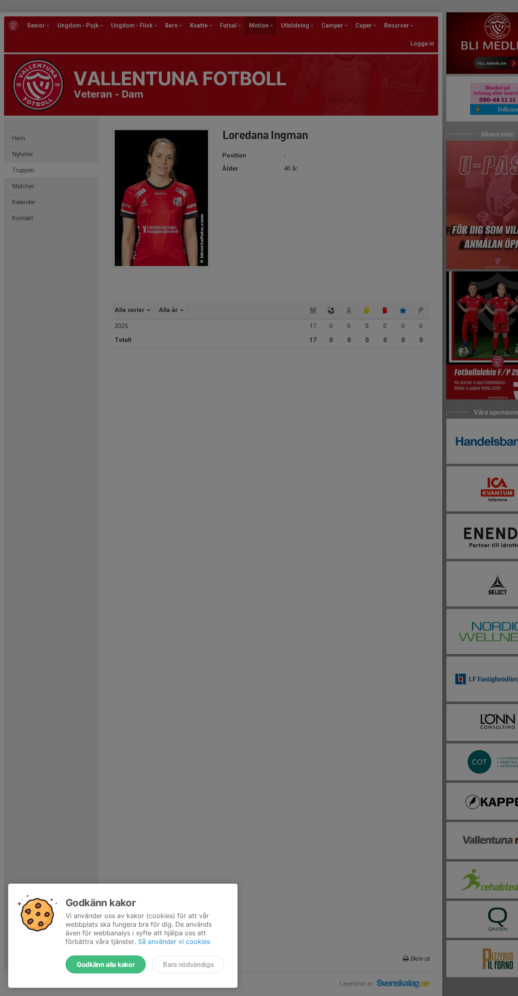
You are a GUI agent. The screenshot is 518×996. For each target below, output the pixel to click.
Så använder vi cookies (174, 941)
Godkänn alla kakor (106, 964)
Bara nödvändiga (188, 964)
